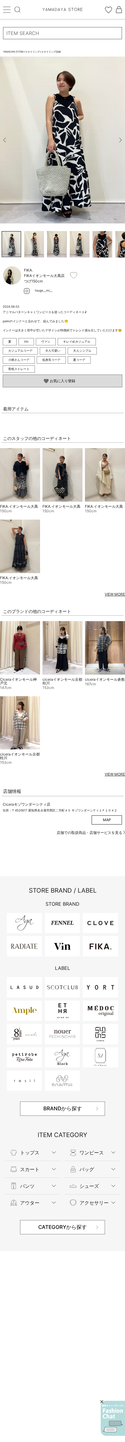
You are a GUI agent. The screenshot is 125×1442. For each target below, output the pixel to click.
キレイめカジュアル (76, 341)
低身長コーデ (51, 359)
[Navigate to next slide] (120, 140)
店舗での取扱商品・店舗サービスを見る (90, 832)
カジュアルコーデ (20, 350)
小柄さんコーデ (18, 359)
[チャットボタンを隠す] (101, 1401)
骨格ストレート (18, 369)
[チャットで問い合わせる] (113, 1418)
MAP (107, 820)
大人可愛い (52, 350)
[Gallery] (62, 140)
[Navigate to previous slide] (4, 140)
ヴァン (45, 341)
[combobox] (62, 33)
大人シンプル (82, 350)
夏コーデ (79, 359)
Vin (26, 341)
